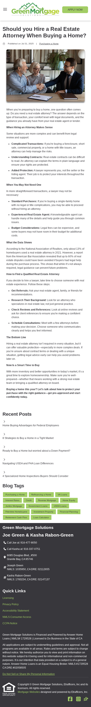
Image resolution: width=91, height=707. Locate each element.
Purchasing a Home (49, 43)
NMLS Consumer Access (17, 617)
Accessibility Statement (16, 610)
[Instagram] (78, 699)
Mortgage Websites (29, 692)
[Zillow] (85, 699)
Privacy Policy (11, 604)
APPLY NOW (75, 9)
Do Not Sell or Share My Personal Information (29, 674)
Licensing (8, 598)
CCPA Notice (10, 623)
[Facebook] (70, 699)
